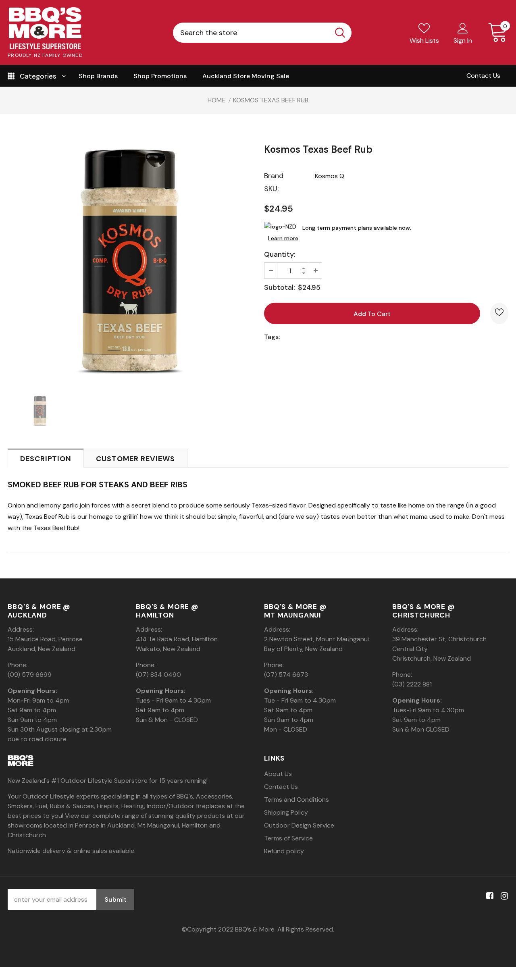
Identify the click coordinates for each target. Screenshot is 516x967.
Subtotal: (279, 287)
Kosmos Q (329, 176)
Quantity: (279, 254)
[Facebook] (488, 896)
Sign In (463, 40)
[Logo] (45, 28)
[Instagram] (503, 896)
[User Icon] (463, 27)
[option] (130, 260)
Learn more (283, 238)
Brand (273, 176)
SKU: (271, 188)
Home (216, 100)
